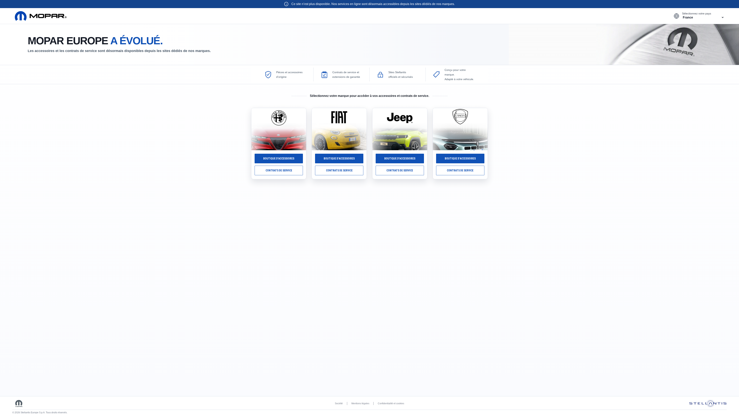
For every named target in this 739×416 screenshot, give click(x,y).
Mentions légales (360, 403)
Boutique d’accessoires (278, 158)
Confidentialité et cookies (391, 403)
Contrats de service (279, 170)
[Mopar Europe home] (41, 16)
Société (339, 403)
